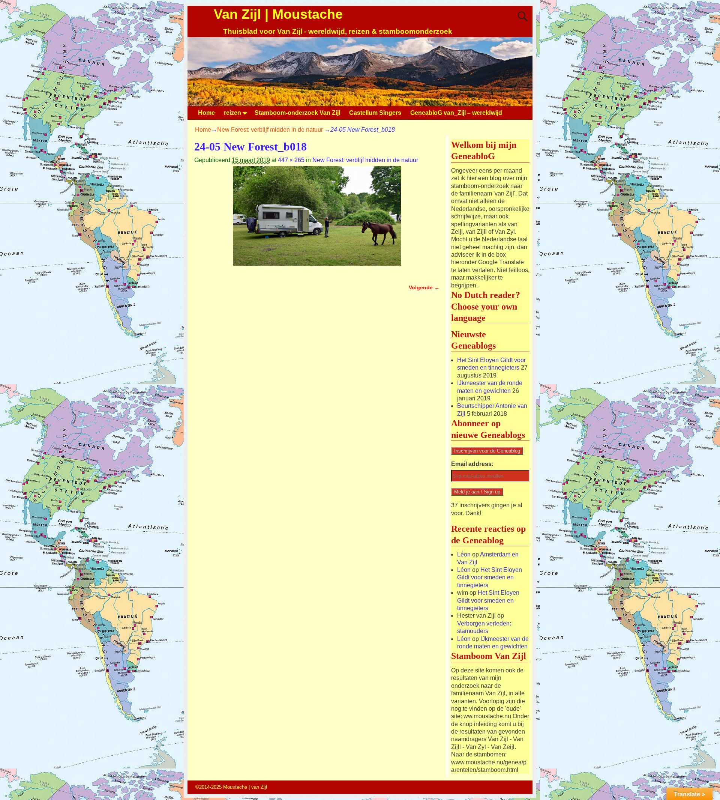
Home (206, 113)
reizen (232, 113)
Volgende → (424, 287)
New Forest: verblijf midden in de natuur (270, 129)
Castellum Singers (375, 113)
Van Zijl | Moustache (278, 14)
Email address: (472, 464)
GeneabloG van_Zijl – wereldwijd (456, 113)
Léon (464, 554)
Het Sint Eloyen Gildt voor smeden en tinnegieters (489, 577)
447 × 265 (291, 160)
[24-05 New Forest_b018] (316, 220)
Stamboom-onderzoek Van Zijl (297, 113)
